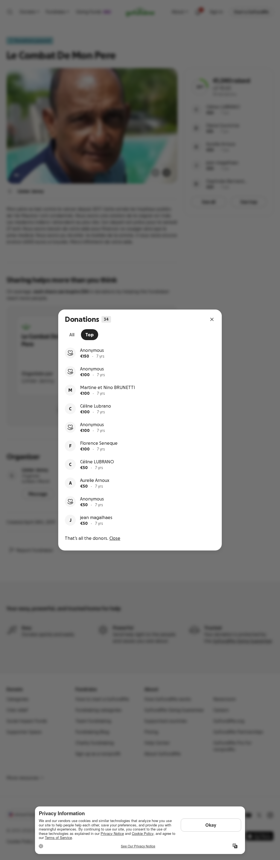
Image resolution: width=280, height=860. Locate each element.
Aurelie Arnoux (94, 480)
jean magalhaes (96, 517)
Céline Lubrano (95, 406)
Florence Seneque (99, 443)
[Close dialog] (211, 319)
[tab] (72, 334)
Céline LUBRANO (97, 461)
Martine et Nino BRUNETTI (107, 387)
